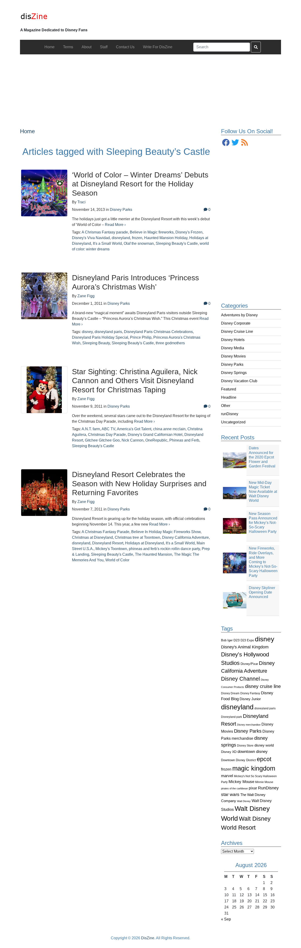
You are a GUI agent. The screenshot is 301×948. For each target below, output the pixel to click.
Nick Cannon (132, 440)
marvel (227, 776)
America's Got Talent (134, 429)
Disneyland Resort (107, 543)
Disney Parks (232, 364)
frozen (226, 769)
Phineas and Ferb (184, 440)
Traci (81, 202)
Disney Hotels (233, 340)
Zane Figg (86, 296)
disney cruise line (263, 686)
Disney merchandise (249, 724)
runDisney (229, 414)
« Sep (226, 919)
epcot (264, 759)
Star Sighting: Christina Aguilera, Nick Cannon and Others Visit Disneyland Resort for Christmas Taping (135, 380)
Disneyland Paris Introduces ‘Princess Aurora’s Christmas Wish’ (135, 282)
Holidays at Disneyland (144, 543)
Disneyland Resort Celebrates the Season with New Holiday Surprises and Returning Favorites (139, 483)
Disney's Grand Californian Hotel (155, 435)
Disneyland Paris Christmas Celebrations (158, 332)
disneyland (237, 707)
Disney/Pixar (249, 664)
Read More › (115, 225)
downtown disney (253, 751)
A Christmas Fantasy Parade (105, 532)
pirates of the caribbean (234, 788)
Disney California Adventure (185, 537)
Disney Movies (233, 356)
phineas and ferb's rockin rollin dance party (164, 549)
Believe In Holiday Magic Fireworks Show (166, 532)
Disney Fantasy (250, 693)
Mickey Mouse (241, 781)
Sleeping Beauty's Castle (177, 243)
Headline (228, 397)
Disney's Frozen (188, 232)
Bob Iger (227, 640)
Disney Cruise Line (237, 331)
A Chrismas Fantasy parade (105, 232)
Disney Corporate (235, 323)
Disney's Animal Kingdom (245, 647)
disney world (264, 745)
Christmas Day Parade (107, 435)
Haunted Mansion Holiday (165, 238)
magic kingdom (253, 768)
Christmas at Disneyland (92, 537)
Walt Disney (244, 801)
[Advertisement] (150, 87)
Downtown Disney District (238, 760)
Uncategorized (233, 422)
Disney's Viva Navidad (91, 238)
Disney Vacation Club (239, 381)
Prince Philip (140, 337)
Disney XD (229, 752)
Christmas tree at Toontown (137, 537)
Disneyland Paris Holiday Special (100, 337)
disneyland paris (265, 708)
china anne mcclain (169, 429)
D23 (237, 640)
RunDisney (268, 788)
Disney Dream (230, 693)
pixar (253, 788)
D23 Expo (247, 640)
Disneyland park (231, 717)
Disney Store (245, 745)
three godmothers (170, 343)
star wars (230, 794)
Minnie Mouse (264, 782)
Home (27, 131)
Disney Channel (240, 679)
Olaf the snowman (139, 243)
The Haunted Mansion (153, 554)
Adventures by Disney (239, 315)
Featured (228, 389)
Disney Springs (234, 373)
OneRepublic (156, 440)
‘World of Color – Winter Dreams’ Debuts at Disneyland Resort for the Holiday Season (140, 184)
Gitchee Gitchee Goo (102, 440)
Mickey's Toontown (111, 549)
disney (264, 639)
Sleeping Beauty (96, 343)
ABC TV (108, 429)
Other (225, 406)
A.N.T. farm (91, 429)
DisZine (147, 938)
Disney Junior (250, 699)
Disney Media (232, 348)
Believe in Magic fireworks (152, 232)
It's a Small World (107, 243)
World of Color (117, 560)
